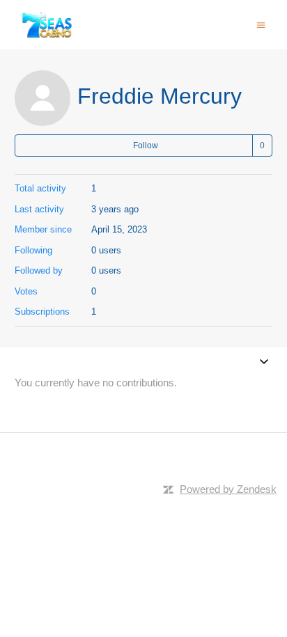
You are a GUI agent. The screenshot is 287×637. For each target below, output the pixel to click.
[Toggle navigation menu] (260, 24)
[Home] (47, 25)
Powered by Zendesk (228, 489)
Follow (145, 145)
